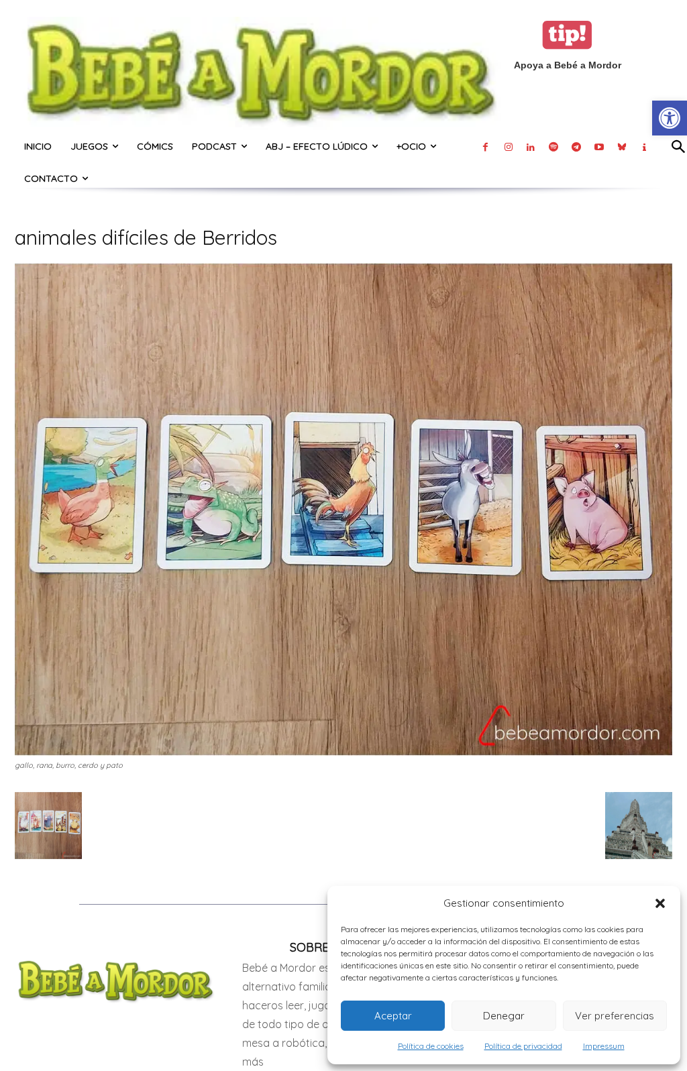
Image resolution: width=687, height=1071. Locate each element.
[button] (660, 903)
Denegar (504, 1015)
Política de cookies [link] (431, 1046)
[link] (669, 118)
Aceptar (393, 1015)
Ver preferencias (614, 1015)
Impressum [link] (604, 1046)
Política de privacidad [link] (523, 1046)
